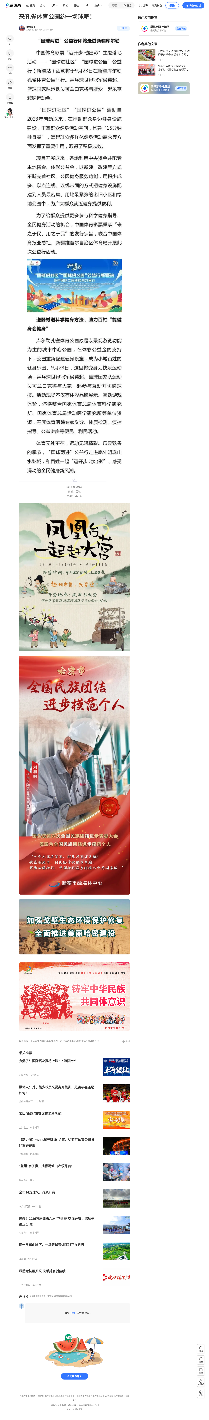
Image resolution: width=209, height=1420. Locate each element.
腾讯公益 (98, 1395)
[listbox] (74, 1168)
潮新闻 (22, 1259)
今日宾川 (23, 1233)
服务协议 (49, 1395)
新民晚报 (23, 1075)
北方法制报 (24, 1285)
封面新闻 (23, 1180)
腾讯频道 (119, 1395)
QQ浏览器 (108, 1395)
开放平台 (68, 1395)
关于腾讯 (23, 1395)
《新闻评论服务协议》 (63, 1296)
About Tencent (36, 1395)
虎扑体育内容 (26, 1101)
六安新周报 (24, 1206)
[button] (181, 28)
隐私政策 (59, 1395)
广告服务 (78, 1395)
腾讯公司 (70, 1409)
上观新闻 (23, 1154)
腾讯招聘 (88, 1395)
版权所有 (79, 1409)
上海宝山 (23, 1127)
